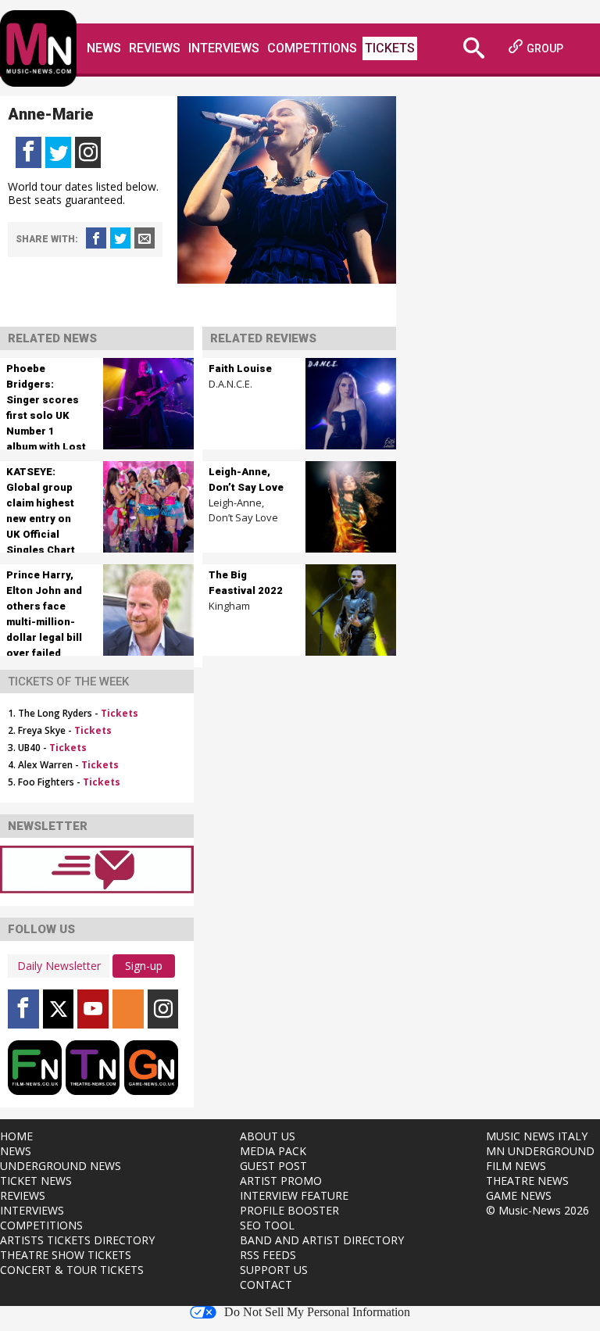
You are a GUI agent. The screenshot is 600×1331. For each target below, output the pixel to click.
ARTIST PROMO (281, 1180)
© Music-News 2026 (537, 1210)
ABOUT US (267, 1136)
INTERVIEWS (32, 1210)
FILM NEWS (516, 1165)
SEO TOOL (267, 1225)
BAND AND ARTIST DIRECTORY (322, 1240)
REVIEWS (22, 1195)
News (104, 48)
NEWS (15, 1150)
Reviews (154, 48)
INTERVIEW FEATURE (294, 1195)
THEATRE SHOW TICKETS (65, 1254)
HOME (16, 1136)
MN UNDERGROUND (540, 1150)
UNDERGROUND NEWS (60, 1165)
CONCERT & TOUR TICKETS (72, 1269)
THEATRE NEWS (527, 1180)
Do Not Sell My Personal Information (317, 1312)
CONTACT (266, 1284)
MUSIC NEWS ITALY (537, 1136)
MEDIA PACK (273, 1150)
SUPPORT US (274, 1269)
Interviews (223, 48)
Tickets (390, 48)
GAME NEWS (519, 1195)
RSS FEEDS (268, 1254)
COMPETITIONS (41, 1225)
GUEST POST (273, 1165)
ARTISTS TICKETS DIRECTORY (77, 1240)
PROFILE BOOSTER (289, 1210)
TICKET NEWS (36, 1180)
